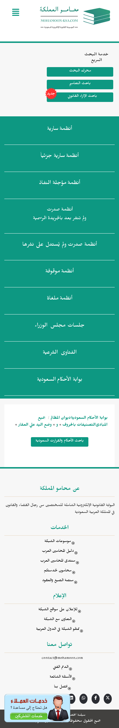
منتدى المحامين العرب (57, 561)
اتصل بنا (60, 687)
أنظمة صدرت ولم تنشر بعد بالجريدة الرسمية (59, 214)
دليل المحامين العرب (58, 551)
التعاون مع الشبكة (58, 619)
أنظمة (59, 129)
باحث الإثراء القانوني (82, 96)
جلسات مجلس (60, 326)
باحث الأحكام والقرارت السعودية (60, 441)
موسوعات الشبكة (57, 541)
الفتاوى (60, 353)
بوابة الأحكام (59, 380)
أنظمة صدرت (59, 245)
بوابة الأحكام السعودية (89, 418)
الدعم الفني (60, 667)
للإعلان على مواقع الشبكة (57, 610)
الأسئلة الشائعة (61, 677)
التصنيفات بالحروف (79, 425)
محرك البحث (80, 71)
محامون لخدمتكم (58, 571)
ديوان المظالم (61, 418)
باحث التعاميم (80, 83)
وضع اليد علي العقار (35, 425)
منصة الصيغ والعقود (58, 581)
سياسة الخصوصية (74, 715)
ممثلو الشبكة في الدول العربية (57, 629)
